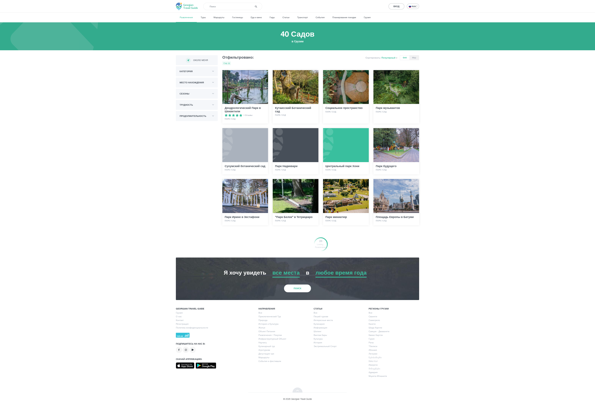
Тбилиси (373, 346)
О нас (179, 316)
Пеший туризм (321, 316)
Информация (320, 327)
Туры (203, 17)
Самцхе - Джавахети (379, 331)
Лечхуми (373, 353)
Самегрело (374, 320)
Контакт (180, 320)
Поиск (297, 288)
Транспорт (302, 17)
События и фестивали (269, 361)
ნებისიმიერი (375, 357)
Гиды (272, 17)
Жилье (261, 327)
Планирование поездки (344, 17)
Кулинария (319, 324)
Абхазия (373, 350)
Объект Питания (266, 331)
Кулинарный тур (266, 346)
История (318, 342)
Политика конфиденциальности (192, 327)
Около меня (200, 60)
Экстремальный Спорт (325, 346)
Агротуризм (264, 350)
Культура (318, 338)
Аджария (373, 372)
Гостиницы (237, 17)
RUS (414, 6)
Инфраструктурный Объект (272, 338)
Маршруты (219, 17)
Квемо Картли (376, 335)
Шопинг (317, 331)
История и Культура (268, 324)
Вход (396, 6)
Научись (262, 342)
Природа (262, 320)
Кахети (372, 324)
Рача (371, 342)
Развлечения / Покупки (270, 335)
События (320, 17)
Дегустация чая (266, 353)
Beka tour (373, 361)
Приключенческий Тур (269, 316)
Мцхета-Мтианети (378, 376)
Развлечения (186, 17)
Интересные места (323, 320)
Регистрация (182, 324)
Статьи (285, 17)
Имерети (373, 364)
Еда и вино (256, 17)
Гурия (372, 338)
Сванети (373, 316)
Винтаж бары (320, 335)
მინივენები (374, 368)
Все (260, 312)
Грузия (367, 17)
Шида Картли (375, 327)
